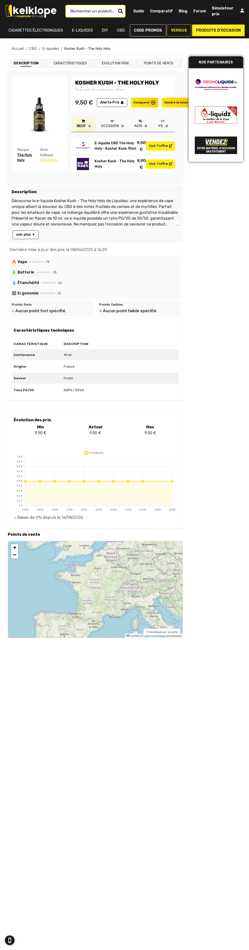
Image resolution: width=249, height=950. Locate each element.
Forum (199, 11)
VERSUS (179, 30)
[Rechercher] (120, 11)
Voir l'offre (158, 146)
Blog (183, 11)
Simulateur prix (222, 11)
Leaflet (134, 635)
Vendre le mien (176, 102)
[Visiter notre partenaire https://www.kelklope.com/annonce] (216, 145)
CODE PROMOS (148, 30)
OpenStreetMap (154, 635)
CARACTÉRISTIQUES (70, 63)
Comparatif (161, 11)
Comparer (141, 102)
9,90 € (141, 163)
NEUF (83, 126)
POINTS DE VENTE (159, 63)
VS (163, 126)
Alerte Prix (109, 102)
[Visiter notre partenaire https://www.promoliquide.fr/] (216, 85)
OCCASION (112, 126)
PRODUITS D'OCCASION (218, 30)
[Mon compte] (242, 11)
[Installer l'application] (10, 940)
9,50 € (141, 145)
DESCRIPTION (26, 63)
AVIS (140, 126)
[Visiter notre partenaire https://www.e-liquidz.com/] (216, 115)
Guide (138, 11)
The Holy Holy (24, 158)
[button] (14, 547)
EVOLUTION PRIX (115, 63)
